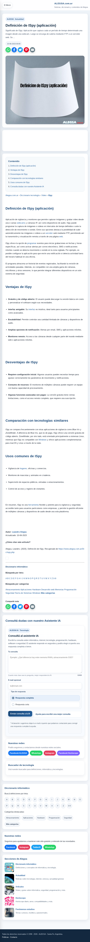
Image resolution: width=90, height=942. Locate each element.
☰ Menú (7, 5)
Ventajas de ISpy (17, 170)
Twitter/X (37, 847)
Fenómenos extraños (25, 909)
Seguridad (68, 818)
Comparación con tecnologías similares (26, 178)
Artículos (20, 887)
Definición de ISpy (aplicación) (23, 166)
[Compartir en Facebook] (14, 49)
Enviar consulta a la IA (20, 714)
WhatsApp (36, 753)
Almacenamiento (12, 818)
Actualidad (20, 875)
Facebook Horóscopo (68, 753)
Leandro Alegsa (19, 532)
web (61, 236)
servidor (49, 233)
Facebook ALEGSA (18, 753)
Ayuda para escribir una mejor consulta (53, 714)
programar (31, 243)
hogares (23, 468)
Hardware (41, 818)
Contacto (13, 937)
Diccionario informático (26, 864)
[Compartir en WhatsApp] (8, 49)
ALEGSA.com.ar (63, 3)
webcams (21, 223)
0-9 (69, 806)
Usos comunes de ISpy (20, 182)
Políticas (5, 937)
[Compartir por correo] (32, 49)
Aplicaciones (28, 818)
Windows (43, 440)
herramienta (33, 505)
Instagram (49, 753)
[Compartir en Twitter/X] (20, 49)
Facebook (10, 847)
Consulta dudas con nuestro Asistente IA (27, 187)
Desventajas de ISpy (19, 174)
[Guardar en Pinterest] (26, 49)
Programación (54, 818)
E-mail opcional (14, 680)
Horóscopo (21, 898)
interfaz (31, 309)
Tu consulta (13, 652)
